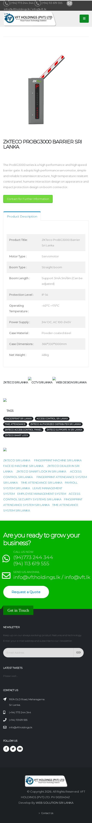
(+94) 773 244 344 (22, 2)
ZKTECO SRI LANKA (16, 460)
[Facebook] (6, 749)
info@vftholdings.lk (20, 727)
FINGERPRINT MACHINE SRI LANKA (58, 460)
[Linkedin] (20, 749)
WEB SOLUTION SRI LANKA (54, 802)
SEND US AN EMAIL (26, 572)
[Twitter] (13, 749)
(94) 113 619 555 (31, 563)
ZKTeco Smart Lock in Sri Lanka (41, 471)
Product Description (22, 216)
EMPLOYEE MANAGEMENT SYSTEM (41, 493)
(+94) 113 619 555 (52, 2)
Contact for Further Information (28, 199)
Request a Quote (26, 592)
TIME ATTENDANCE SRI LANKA (41, 482)
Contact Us (47, 813)
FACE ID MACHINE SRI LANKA (23, 466)
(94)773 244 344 (33, 557)
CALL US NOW (23, 551)
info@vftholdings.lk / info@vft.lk (24, 9)
